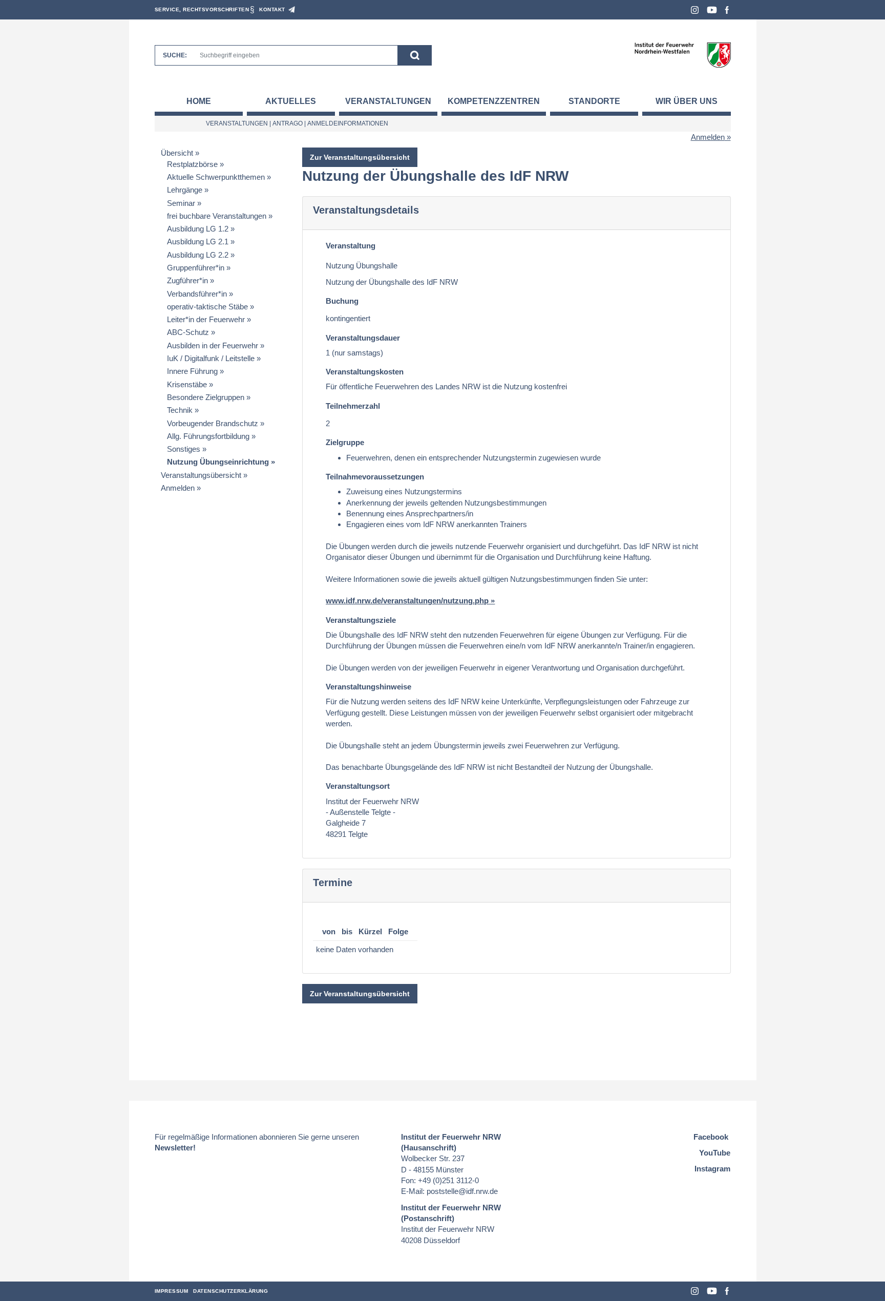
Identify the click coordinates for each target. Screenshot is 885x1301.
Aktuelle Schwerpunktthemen (216, 177)
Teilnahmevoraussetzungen (375, 476)
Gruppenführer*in (195, 267)
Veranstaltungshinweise (368, 686)
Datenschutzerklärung (230, 1291)
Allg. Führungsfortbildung (208, 436)
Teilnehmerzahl (353, 406)
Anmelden (708, 137)
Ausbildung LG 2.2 (197, 254)
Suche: (175, 55)
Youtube (712, 10)
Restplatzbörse (192, 164)
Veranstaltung (350, 245)
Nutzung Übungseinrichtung (218, 461)
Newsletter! (175, 1147)
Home (198, 101)
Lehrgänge (184, 189)
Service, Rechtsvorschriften (202, 9)
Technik (180, 410)
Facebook (727, 10)
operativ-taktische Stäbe (207, 306)
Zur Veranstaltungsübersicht (360, 157)
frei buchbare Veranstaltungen (216, 216)
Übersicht (177, 153)
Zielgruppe (345, 442)
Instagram (695, 10)
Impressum (171, 1291)
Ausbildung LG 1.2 (197, 228)
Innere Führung (192, 371)
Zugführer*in (187, 280)
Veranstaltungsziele (361, 620)
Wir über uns (687, 101)
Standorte (594, 101)
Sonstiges (183, 449)
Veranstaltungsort (358, 786)
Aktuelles (290, 101)
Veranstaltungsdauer (363, 337)
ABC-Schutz (188, 332)
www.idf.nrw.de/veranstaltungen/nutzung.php (407, 600)
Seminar (181, 203)
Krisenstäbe (187, 384)
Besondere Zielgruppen (205, 397)
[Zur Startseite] (682, 54)
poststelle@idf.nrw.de (462, 1191)
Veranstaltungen (388, 101)
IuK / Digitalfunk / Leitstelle (211, 358)
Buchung (342, 301)
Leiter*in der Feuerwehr (206, 319)
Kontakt (272, 9)
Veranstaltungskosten (365, 371)
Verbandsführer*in (197, 293)
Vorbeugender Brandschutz (212, 423)
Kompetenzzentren (494, 101)
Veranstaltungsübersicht (201, 475)
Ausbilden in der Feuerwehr (212, 345)
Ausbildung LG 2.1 (197, 241)
